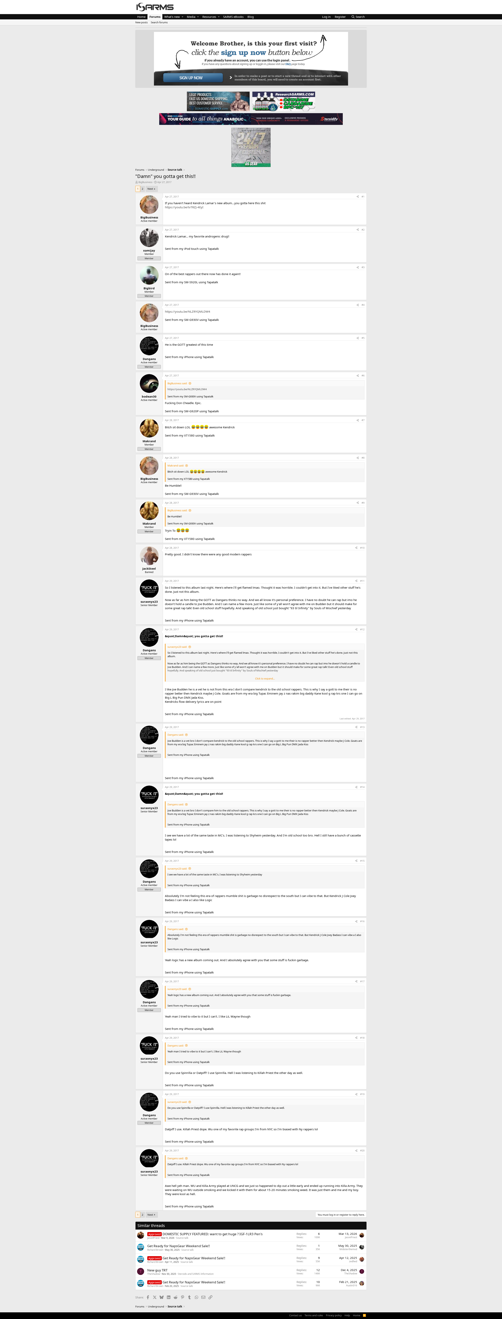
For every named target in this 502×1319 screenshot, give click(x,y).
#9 (363, 502)
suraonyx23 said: (177, 647)
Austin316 (351, 1285)
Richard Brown (155, 1249)
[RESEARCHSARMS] (283, 101)
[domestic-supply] (218, 101)
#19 (362, 1094)
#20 (362, 1150)
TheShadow (153, 1274)
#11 (362, 581)
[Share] (357, 197)
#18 (362, 1037)
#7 (363, 420)
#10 (362, 547)
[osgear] (251, 146)
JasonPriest (153, 1238)
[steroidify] (297, 119)
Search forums (159, 22)
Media (191, 17)
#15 (362, 860)
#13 (362, 727)
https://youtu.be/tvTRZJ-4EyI (184, 207)
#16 (362, 921)
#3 (363, 267)
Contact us (295, 1315)
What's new (172, 17)
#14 (362, 787)
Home (141, 17)
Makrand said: (175, 465)
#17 (362, 981)
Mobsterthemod (348, 1249)
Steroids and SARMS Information (196, 1274)
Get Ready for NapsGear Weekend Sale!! (178, 1246)
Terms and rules (314, 1315)
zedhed (353, 1261)
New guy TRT (157, 1270)
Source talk (182, 1238)
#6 (363, 375)
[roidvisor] (205, 119)
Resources (209, 17)
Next (150, 188)
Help (347, 1315)
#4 (363, 305)
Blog (250, 17)
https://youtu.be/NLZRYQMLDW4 (187, 311)
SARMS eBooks (233, 17)
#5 (363, 338)
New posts (141, 22)
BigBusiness (145, 182)
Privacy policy (334, 1315)
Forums (154, 17)
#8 (363, 457)
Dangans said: (175, 734)
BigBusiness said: (177, 383)
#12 (362, 629)
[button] (182, 16)
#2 (363, 229)
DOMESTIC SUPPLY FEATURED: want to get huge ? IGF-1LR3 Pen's (213, 1234)
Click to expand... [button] (265, 678)
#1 (363, 196)
